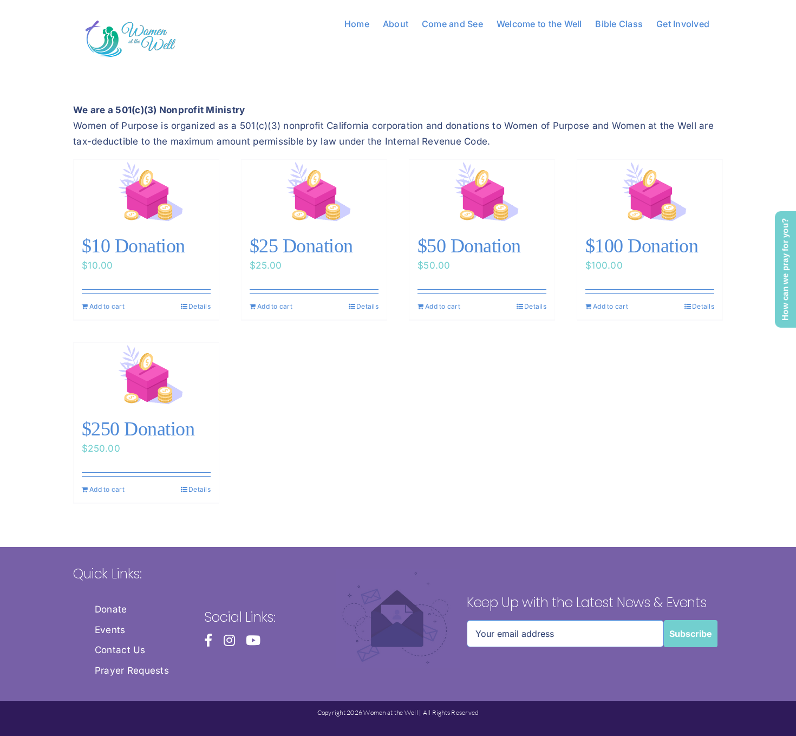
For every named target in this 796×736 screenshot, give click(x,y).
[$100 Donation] (649, 192)
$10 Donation (133, 246)
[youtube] (253, 640)
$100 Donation (641, 246)
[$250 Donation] (146, 375)
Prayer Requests (132, 670)
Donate (111, 609)
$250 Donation (138, 429)
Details (199, 306)
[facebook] (208, 640)
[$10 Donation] (146, 192)
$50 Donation (469, 246)
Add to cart (107, 306)
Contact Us (120, 649)
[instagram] (229, 640)
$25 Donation (301, 246)
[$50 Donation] (481, 192)
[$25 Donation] (314, 192)
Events (110, 629)
